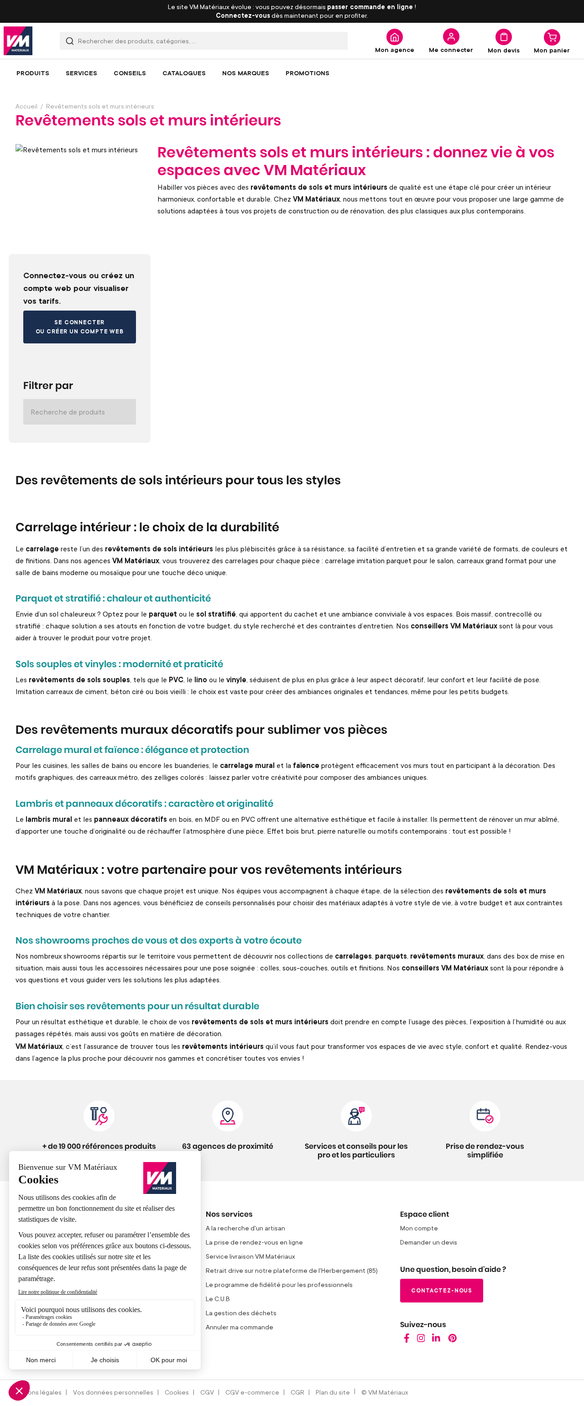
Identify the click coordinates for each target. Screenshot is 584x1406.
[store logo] (18, 40)
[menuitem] (32, 73)
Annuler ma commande (239, 1327)
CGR (297, 1392)
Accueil (26, 106)
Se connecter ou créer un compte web (80, 326)
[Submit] (69, 41)
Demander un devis (428, 1242)
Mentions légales (36, 1392)
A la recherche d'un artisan (245, 1228)
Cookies (177, 1392)
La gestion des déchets (241, 1312)
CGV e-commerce (252, 1392)
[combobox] (204, 41)
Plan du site (333, 1392)
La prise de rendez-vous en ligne (254, 1242)
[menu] (292, 73)
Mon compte (419, 1228)
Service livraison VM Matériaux (250, 1256)
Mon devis (504, 50)
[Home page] (407, 1340)
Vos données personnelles (113, 1392)
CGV (207, 1392)
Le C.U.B (218, 1298)
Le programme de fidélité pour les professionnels (279, 1284)
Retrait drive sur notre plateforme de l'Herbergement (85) (292, 1270)
